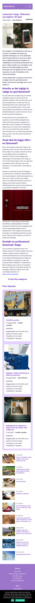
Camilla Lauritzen (21, 432)
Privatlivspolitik (20, 600)
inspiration (29, 19)
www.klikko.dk (19, 580)
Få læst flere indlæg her (17, 279)
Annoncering (18, 589)
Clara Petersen (17, 20)
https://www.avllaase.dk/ (10, 274)
